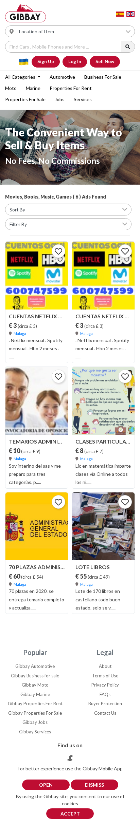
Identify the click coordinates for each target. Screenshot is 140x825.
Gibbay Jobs (35, 722)
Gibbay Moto (35, 685)
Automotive (62, 77)
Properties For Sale (25, 99)
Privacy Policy (105, 685)
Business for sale (102, 77)
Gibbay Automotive (35, 666)
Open (46, 785)
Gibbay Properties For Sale (35, 713)
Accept (70, 814)
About (105, 666)
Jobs (60, 99)
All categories (20, 77)
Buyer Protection (105, 703)
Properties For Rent (71, 88)
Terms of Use (105, 675)
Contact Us (105, 713)
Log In (74, 61)
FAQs (105, 694)
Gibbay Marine (35, 694)
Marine (33, 88)
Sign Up (45, 61)
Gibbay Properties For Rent (35, 703)
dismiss (94, 785)
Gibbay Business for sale (35, 675)
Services (83, 99)
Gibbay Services (35, 731)
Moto (11, 88)
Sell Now (104, 61)
